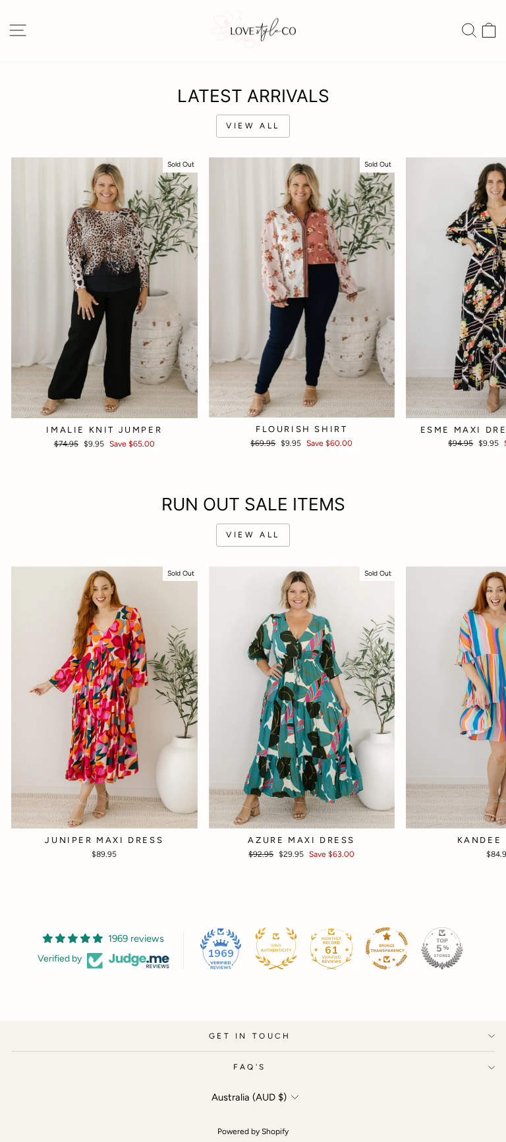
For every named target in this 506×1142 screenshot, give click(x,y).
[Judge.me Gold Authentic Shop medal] (276, 948)
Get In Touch (250, 1036)
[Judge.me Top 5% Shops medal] (442, 948)
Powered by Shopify (253, 1131)
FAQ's (249, 1067)
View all (253, 125)
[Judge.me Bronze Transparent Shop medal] (387, 948)
